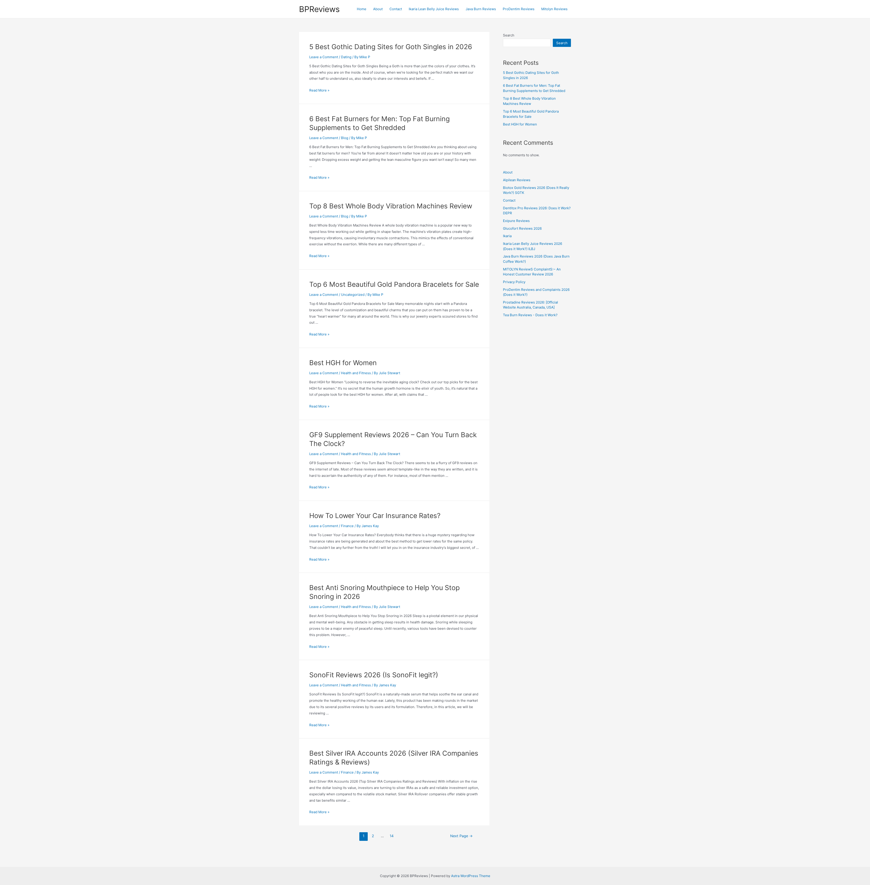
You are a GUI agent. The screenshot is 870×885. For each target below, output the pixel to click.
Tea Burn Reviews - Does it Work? (530, 315)
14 (392, 836)
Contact (395, 9)
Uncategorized (353, 294)
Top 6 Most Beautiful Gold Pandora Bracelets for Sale (394, 284)
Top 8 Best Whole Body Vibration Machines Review (390, 206)
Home (361, 9)
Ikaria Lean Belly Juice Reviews (434, 9)
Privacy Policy (514, 282)
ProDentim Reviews (518, 9)
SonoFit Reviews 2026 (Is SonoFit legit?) (373, 675)
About (378, 9)
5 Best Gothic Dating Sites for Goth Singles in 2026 (390, 47)
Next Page (461, 836)
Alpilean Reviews (516, 180)
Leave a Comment (323, 57)
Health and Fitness (356, 373)
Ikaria (507, 236)
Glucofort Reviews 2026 (522, 228)
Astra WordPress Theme (470, 876)
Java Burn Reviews (481, 9)
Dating (346, 57)
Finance (347, 526)
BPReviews (319, 9)
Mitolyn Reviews (554, 9)
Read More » (319, 90)
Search (508, 35)
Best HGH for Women (343, 363)
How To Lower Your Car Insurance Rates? (374, 515)
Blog (344, 138)
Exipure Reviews (516, 221)
